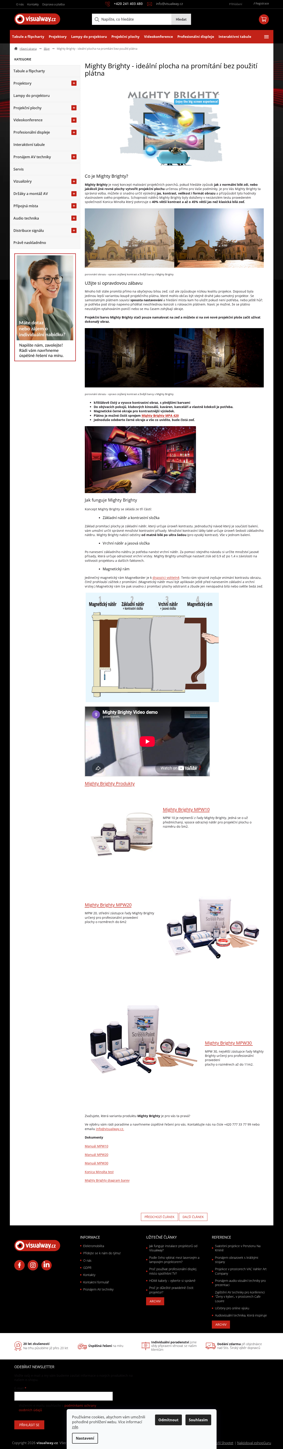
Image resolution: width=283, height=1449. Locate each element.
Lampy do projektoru (31, 95)
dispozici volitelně (166, 577)
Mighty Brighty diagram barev (107, 1180)
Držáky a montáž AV (30, 193)
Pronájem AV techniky (32, 156)
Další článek (193, 1217)
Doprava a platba (53, 4)
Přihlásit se (29, 1425)
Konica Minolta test (99, 1172)
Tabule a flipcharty (29, 70)
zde (75, 1426)
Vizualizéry (22, 181)
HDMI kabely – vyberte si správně (172, 1280)
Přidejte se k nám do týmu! (102, 1253)
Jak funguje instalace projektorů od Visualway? (173, 1248)
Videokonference (28, 120)
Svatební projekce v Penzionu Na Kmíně (237, 1248)
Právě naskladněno (29, 242)
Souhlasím (198, 1419)
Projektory (22, 83)
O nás (20, 4)
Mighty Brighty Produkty (110, 783)
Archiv (155, 1301)
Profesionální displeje (31, 132)
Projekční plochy (27, 107)
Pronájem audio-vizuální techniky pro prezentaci (240, 1282)
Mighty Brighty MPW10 (186, 809)
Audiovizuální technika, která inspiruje (241, 1315)
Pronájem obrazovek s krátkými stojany (236, 1259)
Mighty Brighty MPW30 (229, 1043)
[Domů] (27, 48)
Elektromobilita (93, 1246)
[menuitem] (28, 36)
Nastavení (85, 1438)
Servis (18, 169)
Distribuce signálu (28, 230)
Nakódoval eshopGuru (254, 1442)
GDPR (87, 1267)
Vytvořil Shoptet (221, 1442)
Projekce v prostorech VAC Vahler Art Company (241, 1271)
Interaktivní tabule (29, 144)
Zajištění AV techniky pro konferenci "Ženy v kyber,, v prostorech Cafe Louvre (240, 1296)
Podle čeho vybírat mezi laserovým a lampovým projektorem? (174, 1259)
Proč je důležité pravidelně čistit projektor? (171, 1290)
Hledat (181, 19)
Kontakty (33, 4)
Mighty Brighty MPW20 (108, 905)
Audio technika (26, 218)
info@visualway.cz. (110, 1129)
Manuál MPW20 (96, 1154)
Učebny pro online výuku (232, 1308)
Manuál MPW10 (96, 1146)
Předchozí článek (159, 1217)
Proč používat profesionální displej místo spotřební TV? (172, 1271)
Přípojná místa (25, 205)
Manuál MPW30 (96, 1163)
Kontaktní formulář (96, 1282)
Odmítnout (168, 1419)
